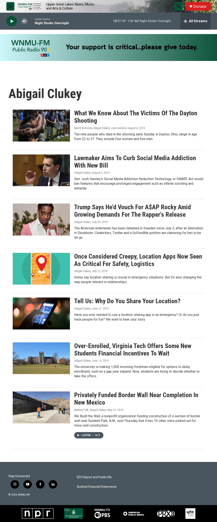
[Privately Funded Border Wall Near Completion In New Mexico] (41, 407)
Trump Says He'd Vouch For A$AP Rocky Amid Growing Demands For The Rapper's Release (132, 210)
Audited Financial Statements (97, 486)
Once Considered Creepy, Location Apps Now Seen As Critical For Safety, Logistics (138, 260)
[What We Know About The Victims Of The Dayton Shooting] (41, 125)
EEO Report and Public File (94, 477)
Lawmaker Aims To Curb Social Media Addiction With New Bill (135, 161)
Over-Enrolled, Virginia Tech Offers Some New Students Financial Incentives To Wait (132, 349)
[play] (11, 21)
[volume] (24, 21)
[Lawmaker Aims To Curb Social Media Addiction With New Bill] (41, 170)
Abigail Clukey (82, 172)
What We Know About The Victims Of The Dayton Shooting (135, 116)
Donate (199, 6)
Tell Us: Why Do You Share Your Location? (127, 301)
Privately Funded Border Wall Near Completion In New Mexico (136, 398)
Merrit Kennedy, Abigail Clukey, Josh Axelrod (100, 128)
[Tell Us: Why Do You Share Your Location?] (41, 313)
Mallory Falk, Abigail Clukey (90, 410)
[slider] (31, 21)
